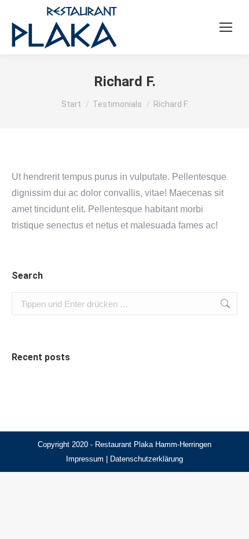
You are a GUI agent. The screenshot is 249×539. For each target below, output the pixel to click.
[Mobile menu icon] (225, 27)
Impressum (85, 459)
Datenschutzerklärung (146, 459)
